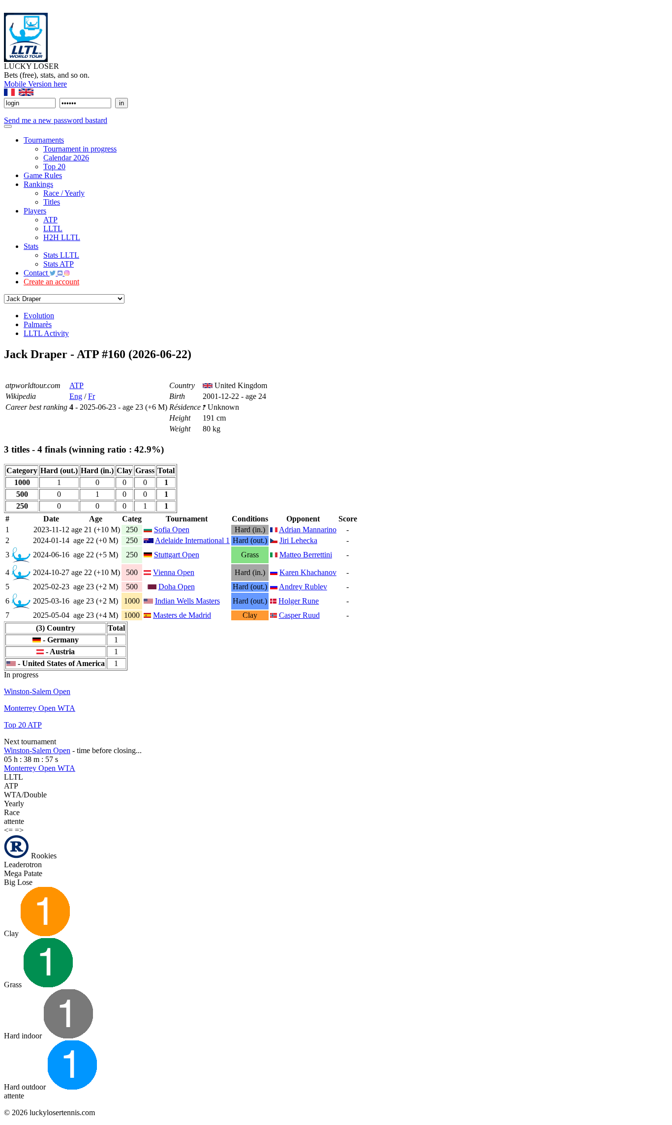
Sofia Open (171, 529)
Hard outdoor (26, 1087)
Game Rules (43, 175)
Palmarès (38, 324)
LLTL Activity (46, 333)
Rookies (43, 855)
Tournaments (44, 140)
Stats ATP (58, 264)
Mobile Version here (35, 84)
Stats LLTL (61, 255)
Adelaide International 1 (192, 540)
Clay (12, 933)
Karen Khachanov (307, 572)
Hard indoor (24, 1036)
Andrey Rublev (303, 586)
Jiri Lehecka (298, 540)
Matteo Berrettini (305, 554)
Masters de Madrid (182, 615)
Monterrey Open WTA (39, 708)
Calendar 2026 (66, 157)
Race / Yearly (64, 193)
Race (12, 812)
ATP (50, 219)
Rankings (38, 184)
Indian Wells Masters (187, 601)
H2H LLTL (61, 237)
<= (8, 830)
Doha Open (176, 586)
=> (19, 830)
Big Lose (18, 882)
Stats (31, 246)
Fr (91, 396)
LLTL (52, 228)
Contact (37, 273)
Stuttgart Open (176, 554)
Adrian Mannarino (307, 529)
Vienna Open (173, 572)
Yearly (14, 803)
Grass (14, 984)
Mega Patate (23, 873)
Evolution (39, 315)
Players (35, 211)
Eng (75, 396)
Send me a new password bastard (55, 120)
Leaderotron (23, 864)
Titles (51, 202)
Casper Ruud (299, 615)
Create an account (51, 281)
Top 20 (54, 166)
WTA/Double (25, 795)
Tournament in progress (80, 149)
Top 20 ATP (23, 725)
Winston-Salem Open (37, 691)
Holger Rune (298, 601)
